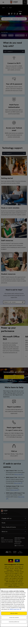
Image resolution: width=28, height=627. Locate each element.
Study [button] (3, 523)
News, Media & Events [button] (9, 527)
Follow (20, 11)
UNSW (3, 7)
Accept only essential (14, 617)
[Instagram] (14, 14)
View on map (18, 474)
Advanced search (18, 19)
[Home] (14, 2)
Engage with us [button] (6, 518)
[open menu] (3, 2)
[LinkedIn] (9, 14)
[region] (14, 607)
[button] (14, 51)
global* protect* (19, 35)
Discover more (13, 377)
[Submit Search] (24, 19)
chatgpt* (4, 35)
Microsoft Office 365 (11, 337)
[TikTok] (17, 14)
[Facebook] (12, 14)
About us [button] (4, 531)
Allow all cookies (14, 613)
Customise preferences (14, 621)
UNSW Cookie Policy (16, 609)
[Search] (25, 2)
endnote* (11, 35)
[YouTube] (20, 14)
